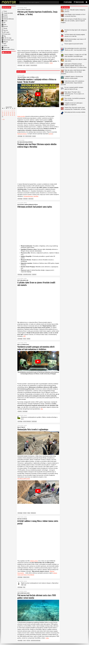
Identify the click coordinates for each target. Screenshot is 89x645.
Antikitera (20, 411)
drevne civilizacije (27, 421)
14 (10, 112)
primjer (51, 133)
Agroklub (35, 196)
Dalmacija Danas (22, 133)
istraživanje (34, 421)
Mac (24, 587)
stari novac (31, 198)
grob (24, 65)
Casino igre (6, 47)
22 (12, 114)
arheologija (20, 65)
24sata (5, 28)
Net (4, 22)
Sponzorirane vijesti (9, 39)
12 (6, 112)
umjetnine (34, 274)
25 (4, 115)
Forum (5, 11)
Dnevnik (6, 26)
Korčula (28, 640)
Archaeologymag (28, 196)
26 (6, 115)
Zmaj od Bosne (34, 65)
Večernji (6, 17)
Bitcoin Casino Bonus (9, 49)
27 (8, 115)
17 (2, 114)
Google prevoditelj (8, 13)
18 (4, 114)
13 (8, 112)
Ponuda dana (7, 34)
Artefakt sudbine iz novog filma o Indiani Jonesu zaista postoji (37, 522)
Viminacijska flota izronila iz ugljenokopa (32, 429)
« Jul (3, 119)
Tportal (5, 20)
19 (6, 114)
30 (14, 115)
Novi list (6, 30)
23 (14, 114)
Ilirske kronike (21, 116)
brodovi (24, 512)
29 (12, 115)
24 (2, 115)
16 (14, 112)
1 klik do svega (7, 38)
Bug (5, 36)
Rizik (5, 43)
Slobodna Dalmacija (9, 19)
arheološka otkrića (27, 274)
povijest (27, 65)
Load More (74, 118)
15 (12, 112)
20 (8, 114)
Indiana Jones (34, 561)
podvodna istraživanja (35, 640)
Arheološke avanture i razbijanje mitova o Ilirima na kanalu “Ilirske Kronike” (36, 80)
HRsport (6, 41)
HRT (24, 336)
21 (10, 114)
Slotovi (5, 45)
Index (5, 24)
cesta (24, 640)
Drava (24, 338)
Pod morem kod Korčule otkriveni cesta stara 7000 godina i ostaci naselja (36, 596)
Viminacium (33, 512)
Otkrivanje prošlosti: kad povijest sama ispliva (34, 206)
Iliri (23, 136)
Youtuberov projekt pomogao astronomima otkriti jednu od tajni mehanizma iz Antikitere (35, 348)
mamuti (28, 338)
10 (2, 112)
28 (10, 115)
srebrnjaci (25, 198)
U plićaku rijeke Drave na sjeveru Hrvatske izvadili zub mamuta (36, 283)
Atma (18, 478)
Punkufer (27, 478)
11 (4, 112)
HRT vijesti (6, 32)
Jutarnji (5, 15)
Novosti (23, 478)
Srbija (28, 512)
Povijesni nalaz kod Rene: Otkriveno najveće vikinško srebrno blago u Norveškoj (36, 145)
